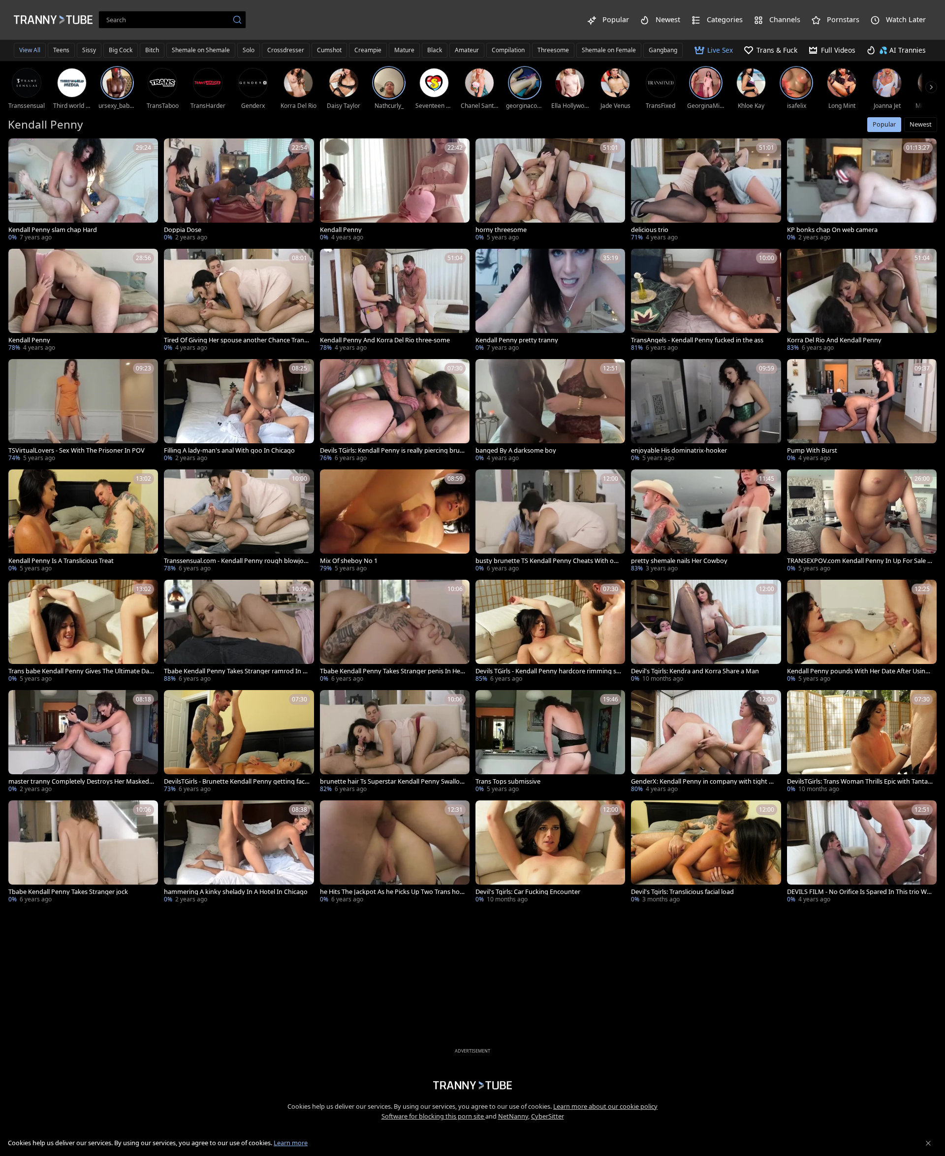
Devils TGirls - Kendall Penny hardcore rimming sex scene (547, 671)
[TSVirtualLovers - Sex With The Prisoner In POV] (83, 411)
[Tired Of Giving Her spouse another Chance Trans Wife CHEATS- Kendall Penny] (239, 301)
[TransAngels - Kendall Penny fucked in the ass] (706, 301)
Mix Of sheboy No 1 (349, 561)
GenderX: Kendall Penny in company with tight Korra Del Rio (704, 781)
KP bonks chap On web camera (832, 230)
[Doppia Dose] (239, 190)
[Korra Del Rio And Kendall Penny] (862, 301)
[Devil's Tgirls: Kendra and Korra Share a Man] (706, 632)
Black (434, 50)
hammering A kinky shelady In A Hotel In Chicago (236, 892)
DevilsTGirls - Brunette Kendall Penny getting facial (237, 781)
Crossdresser (285, 50)
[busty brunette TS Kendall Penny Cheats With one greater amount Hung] (550, 521)
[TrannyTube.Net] (53, 19)
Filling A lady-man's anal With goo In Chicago (229, 450)
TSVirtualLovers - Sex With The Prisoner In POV (76, 450)
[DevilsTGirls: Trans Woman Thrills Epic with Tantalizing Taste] (862, 742)
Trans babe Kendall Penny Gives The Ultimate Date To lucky (80, 671)
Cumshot (329, 50)
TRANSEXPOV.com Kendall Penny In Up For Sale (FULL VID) (860, 561)
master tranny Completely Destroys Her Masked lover (80, 781)
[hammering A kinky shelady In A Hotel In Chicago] (239, 852)
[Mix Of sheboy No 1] (395, 521)
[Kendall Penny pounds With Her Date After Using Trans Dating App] (862, 632)
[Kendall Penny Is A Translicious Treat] (83, 521)
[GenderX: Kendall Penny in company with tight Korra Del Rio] (706, 742)
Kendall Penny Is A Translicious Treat (61, 561)
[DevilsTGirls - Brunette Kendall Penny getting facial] (239, 742)
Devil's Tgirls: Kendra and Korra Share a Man (695, 671)
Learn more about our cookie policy (605, 1106)
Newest (921, 124)
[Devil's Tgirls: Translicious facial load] (706, 852)
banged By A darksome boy (515, 450)
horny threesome (501, 230)
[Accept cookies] (928, 1143)
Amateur (467, 50)
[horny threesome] (550, 190)
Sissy (89, 50)
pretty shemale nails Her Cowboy (679, 561)
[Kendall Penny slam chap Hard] (83, 190)
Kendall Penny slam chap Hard (52, 230)
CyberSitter (547, 1116)
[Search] (237, 19)
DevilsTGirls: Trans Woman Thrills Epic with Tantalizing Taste (859, 781)
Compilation (508, 50)
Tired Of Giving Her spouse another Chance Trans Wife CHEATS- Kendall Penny (235, 340)
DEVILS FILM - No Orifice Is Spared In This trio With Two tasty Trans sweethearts (859, 892)
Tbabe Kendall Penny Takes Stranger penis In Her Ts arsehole (391, 671)
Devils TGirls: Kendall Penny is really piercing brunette (392, 450)
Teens (61, 50)
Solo (248, 50)
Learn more (291, 1142)
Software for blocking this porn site (433, 1116)
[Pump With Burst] (862, 411)
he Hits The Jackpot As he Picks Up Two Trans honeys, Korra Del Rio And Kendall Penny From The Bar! (393, 892)
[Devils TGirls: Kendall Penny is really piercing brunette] (395, 411)
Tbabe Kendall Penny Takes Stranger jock (68, 892)
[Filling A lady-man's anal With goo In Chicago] (239, 411)
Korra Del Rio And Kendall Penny (834, 340)
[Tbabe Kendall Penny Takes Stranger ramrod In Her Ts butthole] (239, 632)
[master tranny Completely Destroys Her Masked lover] (83, 742)
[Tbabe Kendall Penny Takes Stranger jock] (83, 852)
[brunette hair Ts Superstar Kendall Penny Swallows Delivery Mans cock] (395, 742)
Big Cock (120, 50)
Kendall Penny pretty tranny (516, 340)
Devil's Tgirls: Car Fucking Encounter (527, 892)
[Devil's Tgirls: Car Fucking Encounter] (550, 852)
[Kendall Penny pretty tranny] (550, 301)
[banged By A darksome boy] (550, 411)
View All (29, 50)
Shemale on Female (609, 50)
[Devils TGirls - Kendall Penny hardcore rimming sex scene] (550, 632)
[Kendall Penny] (395, 190)
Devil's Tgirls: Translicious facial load (682, 892)
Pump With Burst (812, 450)
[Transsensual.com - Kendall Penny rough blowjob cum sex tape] (239, 521)
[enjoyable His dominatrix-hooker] (706, 411)
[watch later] (20, 150)
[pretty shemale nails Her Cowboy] (706, 521)
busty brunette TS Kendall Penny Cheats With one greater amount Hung (548, 561)
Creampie (367, 50)
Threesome (553, 50)
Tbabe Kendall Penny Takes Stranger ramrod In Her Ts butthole (235, 671)
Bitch (152, 50)
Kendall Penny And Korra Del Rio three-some (385, 340)
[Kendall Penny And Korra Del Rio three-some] (395, 301)
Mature (404, 50)
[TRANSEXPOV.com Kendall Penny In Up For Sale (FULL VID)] (862, 521)
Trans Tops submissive (507, 781)
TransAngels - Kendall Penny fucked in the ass (697, 340)
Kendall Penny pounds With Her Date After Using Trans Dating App (858, 671)
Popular (884, 124)
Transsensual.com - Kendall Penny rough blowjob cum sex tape (236, 561)
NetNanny (513, 1116)
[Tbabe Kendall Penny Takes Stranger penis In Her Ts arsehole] (395, 632)
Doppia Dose (182, 230)
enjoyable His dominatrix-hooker (679, 450)
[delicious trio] (706, 190)
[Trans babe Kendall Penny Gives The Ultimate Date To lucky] (83, 632)
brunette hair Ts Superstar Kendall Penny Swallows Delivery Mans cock (392, 781)
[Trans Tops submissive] (550, 742)
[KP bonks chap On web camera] (862, 190)
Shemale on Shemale (201, 50)
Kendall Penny (341, 230)
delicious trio (649, 230)
